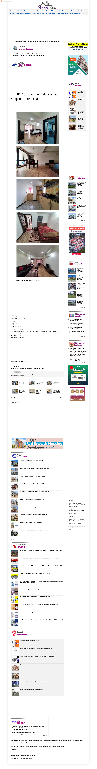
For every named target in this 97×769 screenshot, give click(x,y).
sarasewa (49, 374)
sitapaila (22, 375)
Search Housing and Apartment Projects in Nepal (27, 368)
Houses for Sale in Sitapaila (60, 750)
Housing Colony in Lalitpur (32, 746)
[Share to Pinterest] (20, 372)
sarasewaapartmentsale (15, 375)
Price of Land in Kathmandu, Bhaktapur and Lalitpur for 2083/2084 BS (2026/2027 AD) (41, 550)
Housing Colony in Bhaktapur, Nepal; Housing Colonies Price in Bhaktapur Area (30, 56)
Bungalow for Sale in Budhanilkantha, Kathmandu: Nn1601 (75, 515)
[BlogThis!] (16, 372)
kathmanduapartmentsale (42, 374)
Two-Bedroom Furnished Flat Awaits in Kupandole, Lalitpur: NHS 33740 (28, 726)
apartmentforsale (24, 374)
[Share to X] (17, 372)
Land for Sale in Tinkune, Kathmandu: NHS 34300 (81, 270)
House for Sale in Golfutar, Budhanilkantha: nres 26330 (33, 514)
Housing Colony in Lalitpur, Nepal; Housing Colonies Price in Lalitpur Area (29, 53)
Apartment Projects (62, 10)
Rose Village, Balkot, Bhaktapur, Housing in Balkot (31, 689)
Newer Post (13, 397)
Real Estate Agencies (38, 13)
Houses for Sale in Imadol (47, 750)
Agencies (24, 742)
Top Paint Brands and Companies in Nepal (29, 640)
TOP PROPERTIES (50, 13)
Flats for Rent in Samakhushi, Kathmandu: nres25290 (24, 731)
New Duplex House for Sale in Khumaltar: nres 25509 (33, 476)
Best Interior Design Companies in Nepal (30, 589)
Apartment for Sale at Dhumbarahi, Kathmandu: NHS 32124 (77, 334)
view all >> (83, 220)
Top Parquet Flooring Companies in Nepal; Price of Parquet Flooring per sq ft (39, 604)
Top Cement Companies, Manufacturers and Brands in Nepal (35, 596)
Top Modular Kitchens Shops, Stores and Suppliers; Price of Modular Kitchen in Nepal (41, 619)
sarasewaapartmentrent (55, 374)
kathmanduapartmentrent (32, 374)
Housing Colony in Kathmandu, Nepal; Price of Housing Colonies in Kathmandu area (31, 52)
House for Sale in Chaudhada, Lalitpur (81, 199)
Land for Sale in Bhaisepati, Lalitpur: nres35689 (81, 277)
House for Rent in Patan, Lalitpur (76, 352)
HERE (15, 363)
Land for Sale (21, 740)
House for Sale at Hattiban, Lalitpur (28, 507)
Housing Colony (50, 10)
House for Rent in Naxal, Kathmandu (77, 351)
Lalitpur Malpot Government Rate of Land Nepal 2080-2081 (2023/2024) (36, 648)
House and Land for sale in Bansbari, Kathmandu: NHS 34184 (81, 294)
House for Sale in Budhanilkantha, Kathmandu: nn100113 (81, 184)
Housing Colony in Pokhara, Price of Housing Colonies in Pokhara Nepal (28, 55)
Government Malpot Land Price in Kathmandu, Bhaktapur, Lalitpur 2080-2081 (39, 558)
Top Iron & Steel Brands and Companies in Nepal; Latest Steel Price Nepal (37, 656)
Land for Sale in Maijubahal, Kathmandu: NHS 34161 (81, 301)
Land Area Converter (63, 13)
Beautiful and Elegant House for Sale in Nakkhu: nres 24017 (34, 468)
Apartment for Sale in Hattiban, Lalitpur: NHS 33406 (76, 328)
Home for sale (18, 10)
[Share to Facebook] (18, 372)
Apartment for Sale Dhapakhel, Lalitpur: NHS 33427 (76, 325)
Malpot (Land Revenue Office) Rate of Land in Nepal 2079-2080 (35, 573)
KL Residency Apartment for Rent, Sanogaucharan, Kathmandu (34, 681)
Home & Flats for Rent (38, 10)
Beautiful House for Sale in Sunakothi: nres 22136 (32, 483)
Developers (71, 10)
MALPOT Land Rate (75, 13)
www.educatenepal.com (16, 755)
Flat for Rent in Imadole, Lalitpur (19, 729)
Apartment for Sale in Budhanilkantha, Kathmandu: (76, 323)
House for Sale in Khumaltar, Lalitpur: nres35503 (75, 524)
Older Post (62, 397)
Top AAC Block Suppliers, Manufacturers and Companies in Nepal (36, 612)
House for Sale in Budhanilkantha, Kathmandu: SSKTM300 (81, 207)
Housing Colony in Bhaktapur (58, 746)
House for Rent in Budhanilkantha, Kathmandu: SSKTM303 (77, 355)
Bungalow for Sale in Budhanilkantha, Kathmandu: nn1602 (77, 509)
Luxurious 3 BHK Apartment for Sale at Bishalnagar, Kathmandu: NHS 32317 (77, 331)
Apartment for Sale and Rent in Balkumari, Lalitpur (76, 320)
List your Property (81, 10)
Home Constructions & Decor (23, 13)
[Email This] (15, 372)
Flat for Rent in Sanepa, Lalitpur (19, 734)
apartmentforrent (17, 374)
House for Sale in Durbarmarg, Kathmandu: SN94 (32, 499)
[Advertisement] (48, 27)
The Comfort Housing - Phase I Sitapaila (29, 672)
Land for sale (27, 10)
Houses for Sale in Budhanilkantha (33, 750)
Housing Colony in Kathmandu (18, 746)
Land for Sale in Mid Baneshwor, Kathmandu (36, 41)
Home (11, 10)
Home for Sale (14, 740)
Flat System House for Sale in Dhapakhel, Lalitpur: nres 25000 (35, 491)
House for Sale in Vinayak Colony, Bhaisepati (31, 522)
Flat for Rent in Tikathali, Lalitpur (19, 727)
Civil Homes (23, 664)
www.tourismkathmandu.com (28, 755)
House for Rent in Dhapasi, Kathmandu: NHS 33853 (75, 360)
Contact (12, 13)
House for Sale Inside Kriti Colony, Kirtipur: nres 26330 (33, 530)
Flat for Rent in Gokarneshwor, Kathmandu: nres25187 (24, 732)
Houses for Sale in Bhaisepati (17, 750)
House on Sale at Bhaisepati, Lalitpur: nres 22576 (32, 460)
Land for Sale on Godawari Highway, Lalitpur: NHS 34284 (81, 286)
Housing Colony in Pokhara (45, 746)
